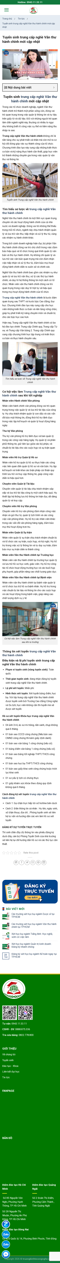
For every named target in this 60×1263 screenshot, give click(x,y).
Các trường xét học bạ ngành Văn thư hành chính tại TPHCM (34, 925)
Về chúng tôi (8, 1054)
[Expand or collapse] (54, 87)
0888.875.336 (22, 1029)
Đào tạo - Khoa (10, 1066)
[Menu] (4, 9)
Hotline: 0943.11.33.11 (30, 2)
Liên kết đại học (10, 1071)
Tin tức (6, 1077)
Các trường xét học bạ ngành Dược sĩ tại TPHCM (33, 915)
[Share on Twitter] (27, 862)
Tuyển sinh (8, 1060)
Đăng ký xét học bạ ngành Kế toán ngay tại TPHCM (34, 955)
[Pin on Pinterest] (38, 862)
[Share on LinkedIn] (43, 862)
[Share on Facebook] (21, 862)
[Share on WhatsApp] (16, 862)
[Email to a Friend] (32, 862)
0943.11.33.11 (19, 1023)
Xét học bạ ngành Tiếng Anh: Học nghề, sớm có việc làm (32, 935)
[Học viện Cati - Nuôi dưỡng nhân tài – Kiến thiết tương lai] (33, 10)
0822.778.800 (26, 1035)
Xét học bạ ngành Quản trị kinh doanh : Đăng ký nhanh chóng (32, 945)
